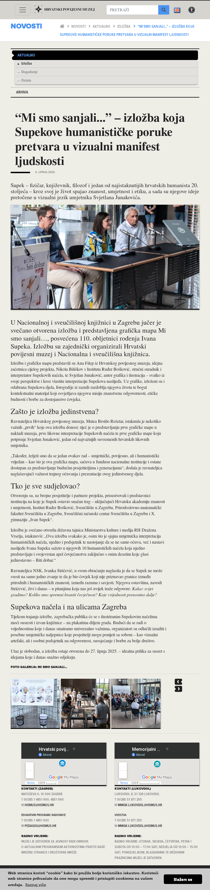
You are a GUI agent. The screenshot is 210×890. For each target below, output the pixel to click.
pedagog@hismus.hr (40, 826)
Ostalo (26, 80)
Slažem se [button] (183, 879)
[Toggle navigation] (22, 9)
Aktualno (102, 26)
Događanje (29, 72)
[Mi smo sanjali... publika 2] (136, 704)
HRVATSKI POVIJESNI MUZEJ (69, 9)
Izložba (124, 26)
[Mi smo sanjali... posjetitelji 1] (85, 704)
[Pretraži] (164, 10)
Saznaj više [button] (35, 885)
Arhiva (22, 92)
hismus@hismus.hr (39, 805)
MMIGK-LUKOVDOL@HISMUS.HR (140, 805)
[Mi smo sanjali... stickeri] (35, 704)
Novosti (78, 26)
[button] (178, 682)
